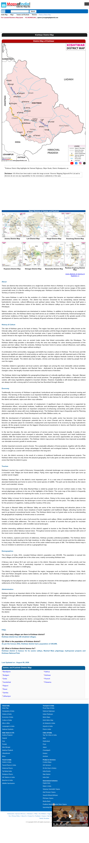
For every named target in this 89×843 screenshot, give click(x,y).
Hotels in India (6, 762)
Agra (44, 738)
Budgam (6, 675)
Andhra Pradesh (7, 735)
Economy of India (7, 717)
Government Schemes (50, 781)
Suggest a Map (51, 813)
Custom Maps (47, 762)
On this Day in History (49, 768)
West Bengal (6, 747)
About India (6, 706)
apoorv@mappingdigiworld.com (47, 17)
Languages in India (8, 726)
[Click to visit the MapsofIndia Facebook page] (76, 164)
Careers (44, 816)
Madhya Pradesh (7, 750)
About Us (24, 816)
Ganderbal (7, 682)
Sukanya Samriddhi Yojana (51, 789)
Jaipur (45, 747)
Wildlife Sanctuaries (8, 783)
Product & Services (49, 760)
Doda (5, 679)
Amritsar (45, 756)
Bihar (4, 756)
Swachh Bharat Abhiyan (50, 795)
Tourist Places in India (9, 765)
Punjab (4, 744)
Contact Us (31, 816)
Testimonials (10, 813)
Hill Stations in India (8, 777)
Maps (12, 14)
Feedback (37, 816)
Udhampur (7, 696)
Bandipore (7, 672)
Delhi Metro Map (48, 720)
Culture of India (7, 720)
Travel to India (6, 760)
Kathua (47, 672)
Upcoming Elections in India (51, 807)
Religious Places (7, 774)
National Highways (49, 711)
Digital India (46, 783)
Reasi (5, 689)
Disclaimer (30, 813)
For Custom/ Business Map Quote (12, 17)
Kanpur (45, 753)
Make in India (47, 786)
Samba (5, 693)
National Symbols (7, 729)
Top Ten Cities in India (50, 735)
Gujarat (4, 738)
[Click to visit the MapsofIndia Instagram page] (80, 164)
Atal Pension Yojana (49, 792)
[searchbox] (20, 11)
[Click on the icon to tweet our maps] (84, 164)
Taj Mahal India (7, 771)
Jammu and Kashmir (22, 14)
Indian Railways (48, 714)
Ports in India (47, 729)
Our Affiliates (42, 813)
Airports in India (48, 726)
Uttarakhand (6, 753)
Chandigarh (46, 750)
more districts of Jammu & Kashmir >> (75, 275)
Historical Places (7, 768)
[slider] (70, 821)
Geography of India (8, 711)
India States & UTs (8, 733)
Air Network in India (49, 723)
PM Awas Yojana (48, 798)
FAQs (35, 813)
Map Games (46, 774)
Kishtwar (47, 675)
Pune (44, 744)
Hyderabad (46, 741)
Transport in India (48, 706)
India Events (47, 771)
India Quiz (46, 777)
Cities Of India (47, 733)
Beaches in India (7, 780)
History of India (7, 714)
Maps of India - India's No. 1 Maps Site (3, 4)
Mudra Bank (46, 801)
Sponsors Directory (20, 813)
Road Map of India (48, 708)
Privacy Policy (16, 816)
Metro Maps (46, 717)
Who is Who (6, 723)
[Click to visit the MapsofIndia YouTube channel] (71, 164)
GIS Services (47, 765)
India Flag (5, 708)
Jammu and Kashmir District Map (17, 668)
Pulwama (47, 682)
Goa (3, 741)
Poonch (47, 679)
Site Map (49, 816)
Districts (34, 14)
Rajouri (5, 686)
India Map (4, 14)
